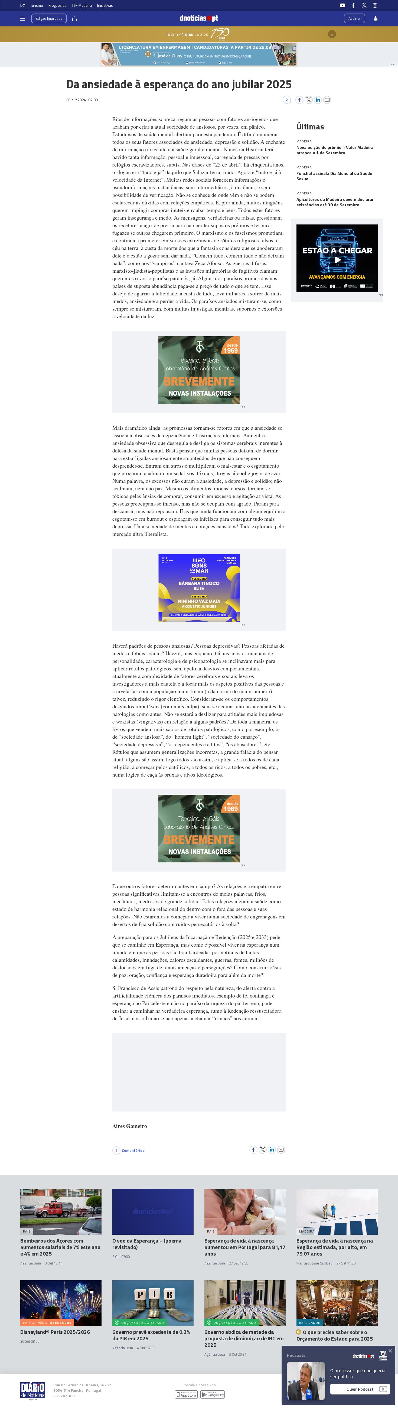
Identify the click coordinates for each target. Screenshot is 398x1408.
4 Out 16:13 (145, 1348)
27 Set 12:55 (238, 1263)
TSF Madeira (82, 5)
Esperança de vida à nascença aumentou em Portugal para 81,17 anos (244, 1247)
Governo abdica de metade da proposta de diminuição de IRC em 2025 (244, 1338)
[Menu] (22, 18)
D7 (22, 5)
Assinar (354, 18)
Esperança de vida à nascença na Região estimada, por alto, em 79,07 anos (334, 1247)
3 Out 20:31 (237, 1354)
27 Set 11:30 (346, 1263)
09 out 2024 (82, 100)
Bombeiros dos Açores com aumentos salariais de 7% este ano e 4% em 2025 (60, 1247)
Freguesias (57, 5)
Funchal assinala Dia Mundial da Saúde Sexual (334, 176)
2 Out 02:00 (121, 1256)
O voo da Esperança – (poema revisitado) (147, 1243)
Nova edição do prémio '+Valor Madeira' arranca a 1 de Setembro (335, 150)
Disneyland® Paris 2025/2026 (55, 1332)
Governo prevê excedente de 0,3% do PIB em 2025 (151, 1335)
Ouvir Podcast (360, 1389)
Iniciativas (105, 5)
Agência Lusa (30, 1263)
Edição (49, 18)
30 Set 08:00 (29, 1341)
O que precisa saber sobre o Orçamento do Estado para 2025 (334, 1335)
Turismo (36, 5)
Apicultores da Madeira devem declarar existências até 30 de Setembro (335, 202)
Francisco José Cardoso (314, 1263)
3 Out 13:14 (53, 1263)
